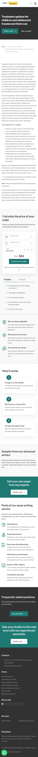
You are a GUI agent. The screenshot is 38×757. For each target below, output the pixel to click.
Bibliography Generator (9, 694)
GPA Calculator (6, 691)
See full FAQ (17, 614)
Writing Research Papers (26, 721)
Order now (8, 31)
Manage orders (31, 3)
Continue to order (19, 261)
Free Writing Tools (7, 676)
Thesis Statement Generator (10, 685)
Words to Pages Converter (10, 682)
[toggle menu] (35, 3)
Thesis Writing (6, 721)
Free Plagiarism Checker (9, 679)
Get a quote (26, 31)
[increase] (31, 250)
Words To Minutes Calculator (10, 688)
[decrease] (25, 250)
